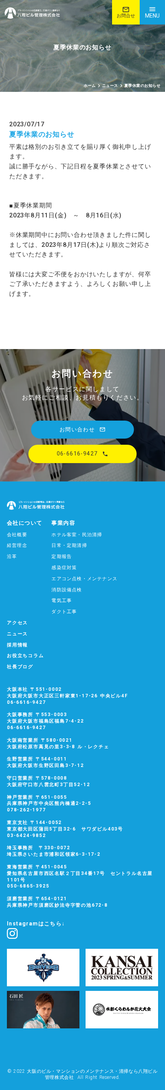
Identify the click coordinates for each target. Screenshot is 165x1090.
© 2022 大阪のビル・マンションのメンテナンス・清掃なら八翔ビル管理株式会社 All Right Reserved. (82, 1074)
